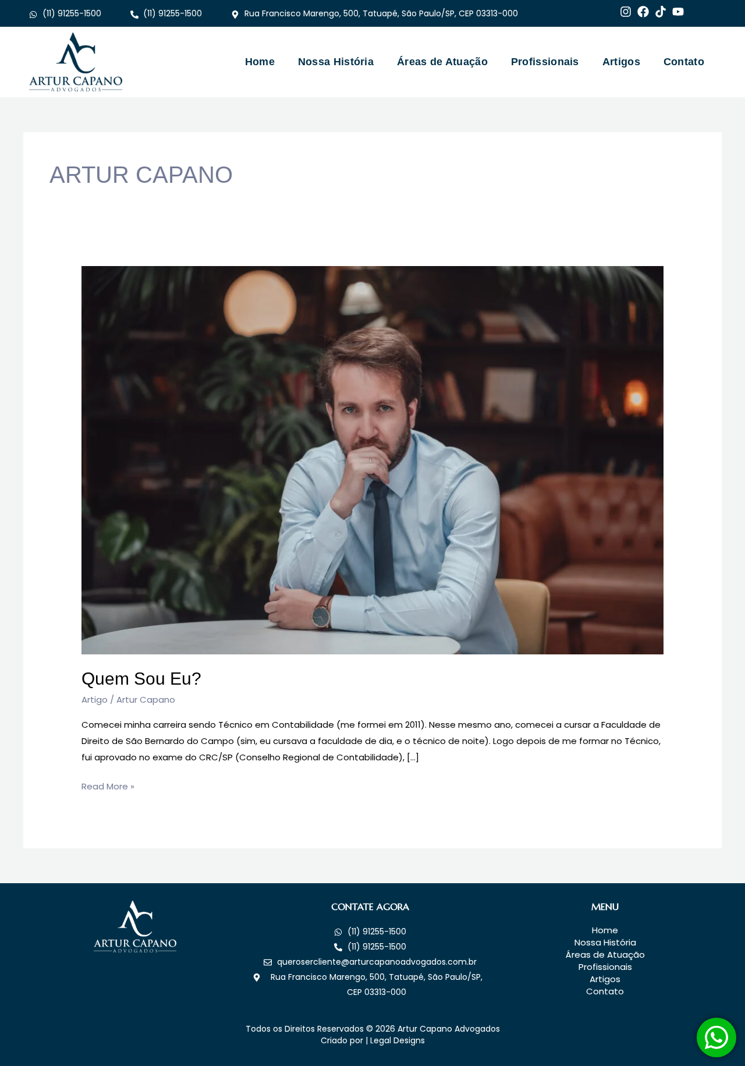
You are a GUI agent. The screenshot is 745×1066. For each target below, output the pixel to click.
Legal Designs (397, 1040)
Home (260, 62)
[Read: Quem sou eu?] (372, 459)
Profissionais (545, 62)
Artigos (621, 62)
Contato (684, 62)
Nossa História (336, 62)
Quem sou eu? (141, 678)
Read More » (107, 785)
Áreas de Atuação (442, 62)
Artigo (94, 699)
